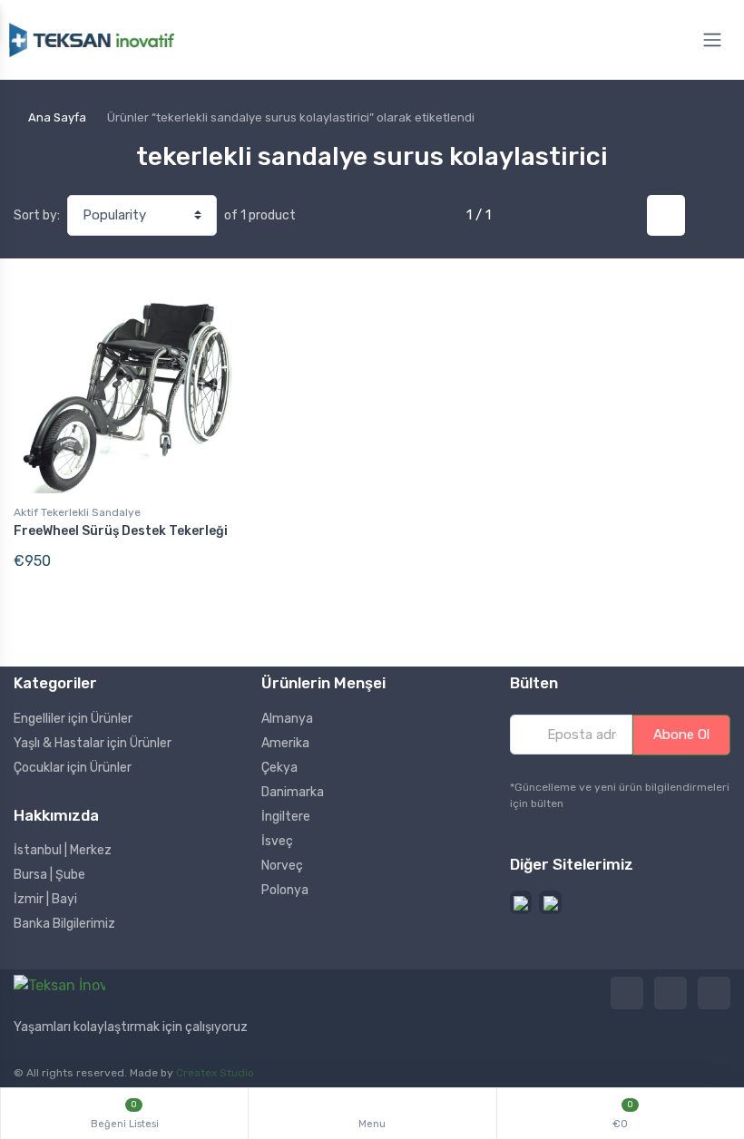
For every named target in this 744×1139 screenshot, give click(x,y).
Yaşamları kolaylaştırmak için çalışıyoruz (131, 1027)
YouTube (627, 993)
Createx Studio (215, 1072)
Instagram (670, 993)
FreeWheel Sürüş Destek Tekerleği (121, 531)
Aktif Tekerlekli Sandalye (77, 512)
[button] (521, 903)
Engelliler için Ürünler (73, 718)
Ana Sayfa (57, 117)
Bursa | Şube (49, 874)
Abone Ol (681, 734)
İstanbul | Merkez (63, 850)
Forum (714, 993)
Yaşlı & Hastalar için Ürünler (92, 743)
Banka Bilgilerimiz (64, 923)
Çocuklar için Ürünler (73, 767)
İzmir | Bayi (45, 899)
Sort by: (37, 215)
